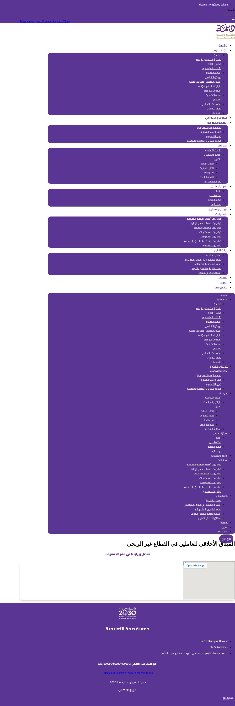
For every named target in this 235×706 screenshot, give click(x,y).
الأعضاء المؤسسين (211, 68)
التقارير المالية (207, 163)
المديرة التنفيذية (213, 73)
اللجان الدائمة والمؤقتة (209, 86)
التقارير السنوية (207, 168)
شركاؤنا (223, 277)
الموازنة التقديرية (213, 181)
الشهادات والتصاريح (211, 104)
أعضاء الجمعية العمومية (209, 127)
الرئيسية (223, 45)
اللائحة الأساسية (213, 150)
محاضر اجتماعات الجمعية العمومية (204, 141)
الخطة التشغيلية (213, 95)
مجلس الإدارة (214, 64)
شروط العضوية (213, 136)
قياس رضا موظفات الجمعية (207, 227)
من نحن (217, 55)
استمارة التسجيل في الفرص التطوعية (203, 259)
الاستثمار (217, 113)
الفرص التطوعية (213, 255)
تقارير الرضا (209, 172)
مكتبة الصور (215, 195)
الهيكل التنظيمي (213, 77)
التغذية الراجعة (207, 177)
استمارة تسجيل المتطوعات (208, 264)
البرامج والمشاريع (218, 209)
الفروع (223, 282)
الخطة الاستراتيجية (212, 90)
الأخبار (218, 191)
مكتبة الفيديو (214, 200)
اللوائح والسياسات (212, 154)
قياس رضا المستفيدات (210, 232)
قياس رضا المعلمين (211, 245)
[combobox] (218, 14)
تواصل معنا (221, 287)
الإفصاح (217, 99)
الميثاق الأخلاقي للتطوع (209, 273)
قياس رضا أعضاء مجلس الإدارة (206, 223)
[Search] (233, 19)
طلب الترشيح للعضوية (210, 132)
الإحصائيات (216, 204)
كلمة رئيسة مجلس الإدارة (208, 59)
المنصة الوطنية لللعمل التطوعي (205, 268)
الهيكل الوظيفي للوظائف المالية (205, 81)
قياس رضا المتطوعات (210, 236)
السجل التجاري (214, 108)
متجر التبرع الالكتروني (216, 117)
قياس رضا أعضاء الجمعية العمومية (203, 219)
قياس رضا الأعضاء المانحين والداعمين (202, 241)
